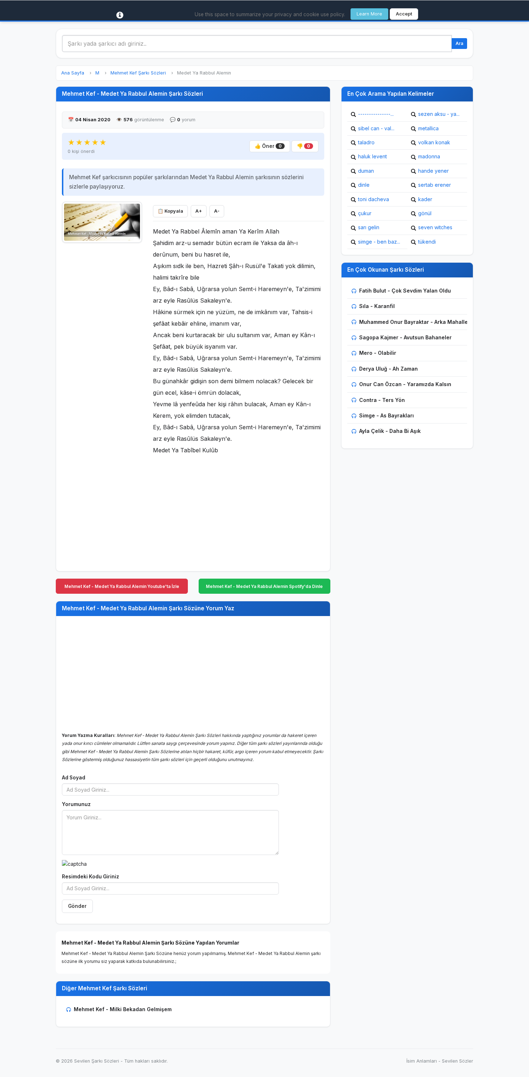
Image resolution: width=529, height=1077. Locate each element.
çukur (364, 213)
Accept (404, 14)
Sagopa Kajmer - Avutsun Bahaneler (405, 337)
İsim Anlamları (421, 1061)
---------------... (376, 114)
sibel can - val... (376, 128)
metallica (428, 128)
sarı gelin (368, 227)
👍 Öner (268, 146)
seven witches (435, 227)
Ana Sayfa (72, 73)
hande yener (433, 171)
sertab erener (434, 185)
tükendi (427, 242)
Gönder (77, 906)
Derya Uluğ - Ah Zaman (388, 369)
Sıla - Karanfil (377, 306)
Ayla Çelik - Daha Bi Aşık (390, 431)
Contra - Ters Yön (382, 400)
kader (425, 199)
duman (366, 171)
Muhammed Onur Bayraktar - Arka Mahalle (413, 322)
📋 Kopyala (170, 211)
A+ (198, 211)
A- (217, 211)
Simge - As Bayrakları (386, 415)
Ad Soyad (73, 777)
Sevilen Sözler (457, 1061)
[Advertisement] (102, 355)
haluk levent (372, 156)
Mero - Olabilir (377, 353)
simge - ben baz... (379, 242)
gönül (424, 213)
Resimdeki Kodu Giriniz (90, 876)
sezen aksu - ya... (439, 114)
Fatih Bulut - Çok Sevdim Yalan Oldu (405, 291)
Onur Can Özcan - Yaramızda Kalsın (405, 384)
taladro (366, 142)
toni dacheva (373, 199)
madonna (429, 156)
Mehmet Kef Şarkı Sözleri (138, 73)
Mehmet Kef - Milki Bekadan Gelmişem (123, 1009)
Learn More (369, 14)
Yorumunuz (76, 804)
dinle (364, 185)
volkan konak (434, 142)
